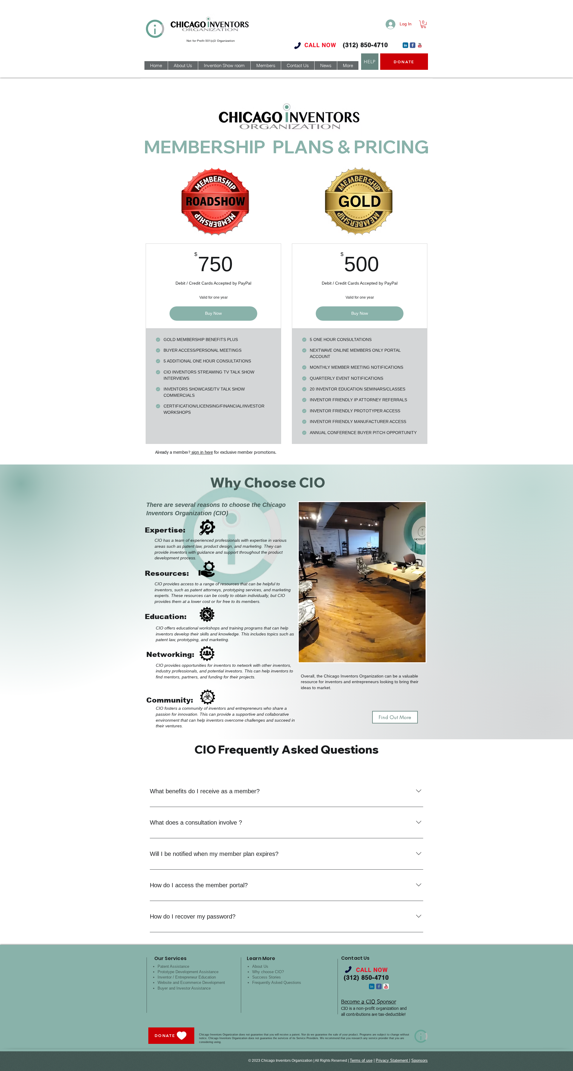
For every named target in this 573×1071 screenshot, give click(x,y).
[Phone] (297, 45)
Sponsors (419, 1060)
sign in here (201, 452)
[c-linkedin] (405, 45)
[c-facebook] (412, 45)
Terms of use (361, 1060)
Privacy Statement (392, 1060)
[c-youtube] (420, 45)
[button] (423, 24)
